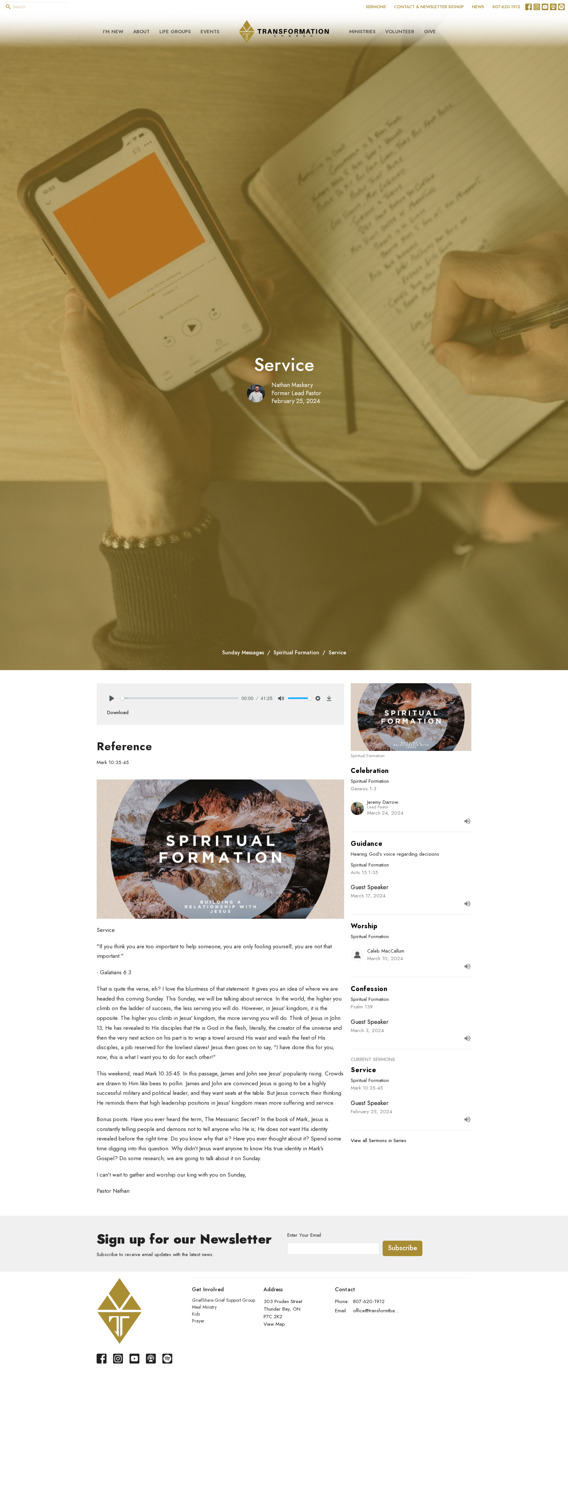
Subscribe (402, 1248)
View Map (274, 1324)
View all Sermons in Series (378, 1140)
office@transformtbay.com (376, 1310)
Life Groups (175, 31)
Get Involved (208, 1289)
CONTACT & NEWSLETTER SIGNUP (429, 7)
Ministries (362, 31)
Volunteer (399, 31)
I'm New (113, 31)
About (141, 31)
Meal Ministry (204, 1307)
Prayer (198, 1321)
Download (118, 712)
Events (210, 31)
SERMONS (376, 7)
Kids (196, 1314)
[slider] (179, 698)
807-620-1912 (506, 7)
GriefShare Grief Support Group (223, 1300)
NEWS (478, 7)
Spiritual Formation (296, 652)
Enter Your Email (304, 1235)
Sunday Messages (243, 652)
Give (430, 31)
